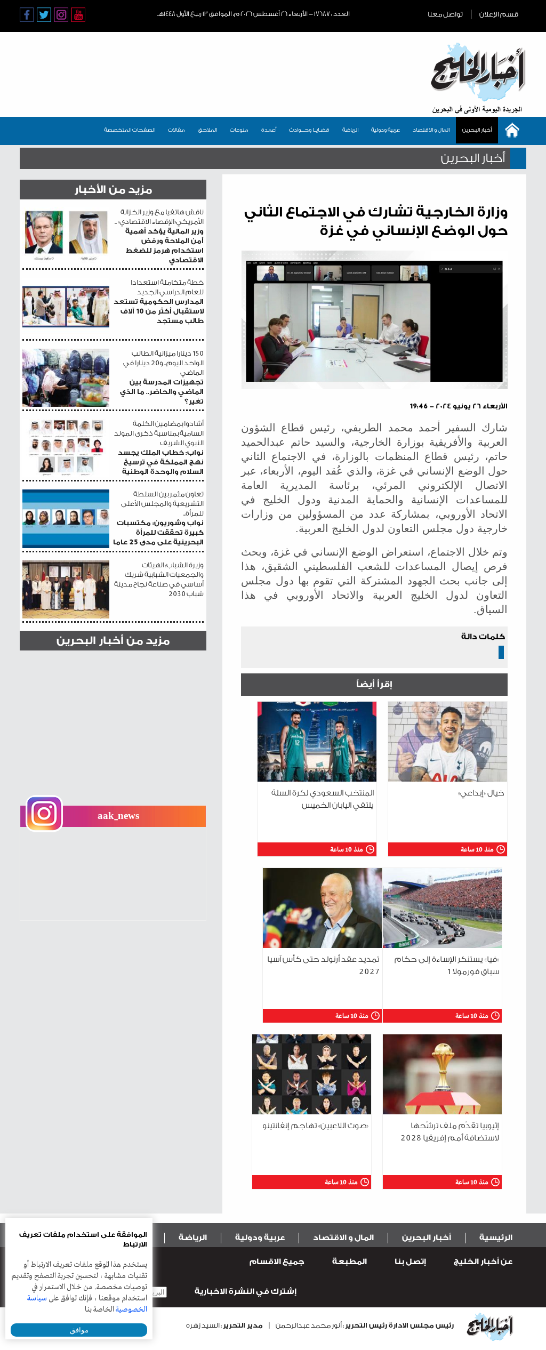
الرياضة (350, 130)
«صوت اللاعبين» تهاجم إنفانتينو (315, 1125)
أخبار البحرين (477, 130)
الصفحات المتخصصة (129, 130)
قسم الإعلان (498, 14)
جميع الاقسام (277, 1261)
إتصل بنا (410, 1261)
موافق (79, 1330)
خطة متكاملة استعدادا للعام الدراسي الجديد (159, 301)
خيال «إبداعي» (481, 793)
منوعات (239, 130)
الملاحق (207, 130)
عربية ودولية (385, 130)
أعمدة (268, 130)
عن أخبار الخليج (483, 1261)
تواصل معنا (445, 14)
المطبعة (349, 1261)
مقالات (176, 130)
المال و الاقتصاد (431, 130)
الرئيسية (495, 1237)
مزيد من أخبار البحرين (113, 640)
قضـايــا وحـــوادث (309, 130)
